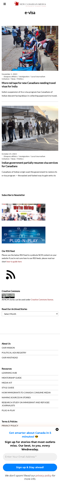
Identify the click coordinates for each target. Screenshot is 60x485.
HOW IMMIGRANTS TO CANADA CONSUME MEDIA (26, 392)
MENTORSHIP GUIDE (12, 377)
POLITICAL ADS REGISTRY (14, 352)
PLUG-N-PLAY (8, 410)
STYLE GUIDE (8, 387)
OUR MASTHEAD (10, 357)
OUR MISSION (8, 347)
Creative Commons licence (42, 300)
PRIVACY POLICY (10, 425)
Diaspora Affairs (10, 76)
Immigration (24, 76)
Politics (20, 79)
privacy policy (44, 475)
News (13, 79)
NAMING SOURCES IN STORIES (16, 397)
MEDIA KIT (7, 382)
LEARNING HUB (9, 373)
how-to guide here (14, 262)
